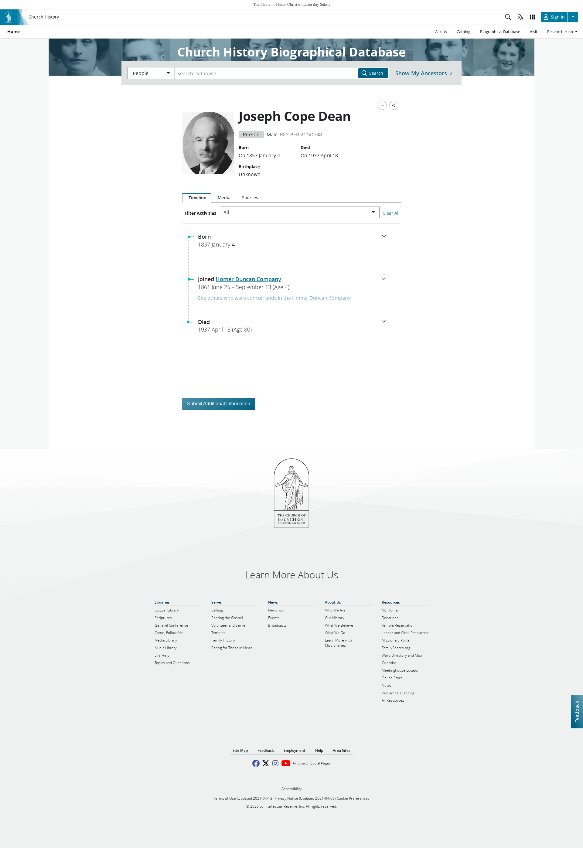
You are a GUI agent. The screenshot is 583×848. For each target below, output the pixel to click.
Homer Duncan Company (248, 279)
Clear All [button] (391, 213)
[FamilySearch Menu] (382, 105)
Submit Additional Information (218, 403)
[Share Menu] (393, 105)
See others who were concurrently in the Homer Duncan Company (274, 297)
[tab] (196, 198)
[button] (294, 242)
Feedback (576, 712)
